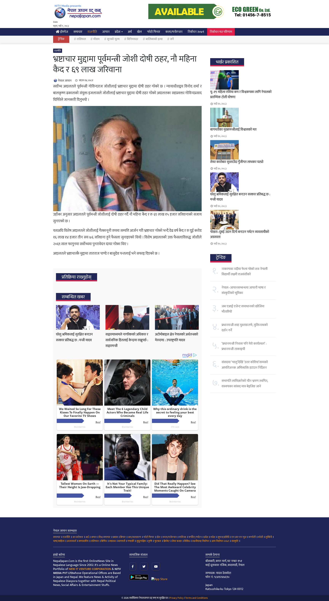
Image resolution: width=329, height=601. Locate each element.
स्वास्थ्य (112, 541)
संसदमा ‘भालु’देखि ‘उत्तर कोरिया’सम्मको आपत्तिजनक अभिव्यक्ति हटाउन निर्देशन (245, 364)
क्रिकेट (167, 541)
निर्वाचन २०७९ (196, 32)
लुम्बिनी (268, 537)
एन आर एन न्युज (239, 537)
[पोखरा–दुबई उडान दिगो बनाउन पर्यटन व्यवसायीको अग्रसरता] (243, 219)
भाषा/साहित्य (59, 541)
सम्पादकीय (83, 541)
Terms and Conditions (196, 598)
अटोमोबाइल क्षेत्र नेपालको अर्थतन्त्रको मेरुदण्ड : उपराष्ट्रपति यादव (176, 337)
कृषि (150, 541)
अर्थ (130, 32)
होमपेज (63, 32)
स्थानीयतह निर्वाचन (200, 541)
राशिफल (81, 39)
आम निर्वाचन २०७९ (220, 541)
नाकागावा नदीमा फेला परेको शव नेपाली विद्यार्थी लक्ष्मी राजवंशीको (245, 271)
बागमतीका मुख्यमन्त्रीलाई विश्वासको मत (233, 129)
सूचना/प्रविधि (223, 537)
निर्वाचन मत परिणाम (221, 32)
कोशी (260, 537)
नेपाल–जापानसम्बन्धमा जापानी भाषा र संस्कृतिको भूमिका (244, 290)
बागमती (121, 541)
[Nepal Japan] (79, 11)
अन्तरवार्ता (71, 541)
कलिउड (182, 537)
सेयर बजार (177, 541)
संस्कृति (235, 541)
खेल (139, 32)
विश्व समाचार (104, 537)
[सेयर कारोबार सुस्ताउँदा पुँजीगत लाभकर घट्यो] (243, 150)
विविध (187, 541)
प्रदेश (117, 32)
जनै (172, 39)
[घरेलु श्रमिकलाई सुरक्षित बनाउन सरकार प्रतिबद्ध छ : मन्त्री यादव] (78, 317)
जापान (105, 32)
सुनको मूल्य (113, 39)
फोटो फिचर (153, 32)
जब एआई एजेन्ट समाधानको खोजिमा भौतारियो (243, 309)
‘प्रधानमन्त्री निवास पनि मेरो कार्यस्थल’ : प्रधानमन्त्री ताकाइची (244, 346)
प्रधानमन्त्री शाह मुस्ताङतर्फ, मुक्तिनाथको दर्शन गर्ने (245, 327)
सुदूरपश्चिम (141, 541)
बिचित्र (104, 541)
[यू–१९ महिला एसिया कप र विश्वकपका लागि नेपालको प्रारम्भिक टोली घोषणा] (243, 80)
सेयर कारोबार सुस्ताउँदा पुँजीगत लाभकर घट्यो (236, 162)
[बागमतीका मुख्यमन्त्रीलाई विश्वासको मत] (243, 117)
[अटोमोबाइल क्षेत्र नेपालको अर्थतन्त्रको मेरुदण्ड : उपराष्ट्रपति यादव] (177, 317)
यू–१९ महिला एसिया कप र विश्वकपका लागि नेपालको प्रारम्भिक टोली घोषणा (241, 94)
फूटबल (157, 541)
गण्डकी (131, 541)
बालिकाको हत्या (154, 39)
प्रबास (115, 537)
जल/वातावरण (134, 537)
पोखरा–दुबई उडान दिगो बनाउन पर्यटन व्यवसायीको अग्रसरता (239, 234)
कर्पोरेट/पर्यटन (195, 537)
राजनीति (92, 32)
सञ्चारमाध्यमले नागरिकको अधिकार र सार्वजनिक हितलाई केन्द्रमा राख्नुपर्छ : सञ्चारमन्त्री (126, 340)
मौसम (96, 39)
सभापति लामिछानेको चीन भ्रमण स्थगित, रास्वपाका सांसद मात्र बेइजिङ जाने (245, 383)
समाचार (77, 32)
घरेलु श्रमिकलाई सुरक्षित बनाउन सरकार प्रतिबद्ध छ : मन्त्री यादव (74, 337)
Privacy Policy (176, 598)
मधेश (213, 537)
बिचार (123, 537)
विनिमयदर (132, 39)
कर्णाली (252, 537)
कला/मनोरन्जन (173, 32)
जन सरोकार (77, 537)
